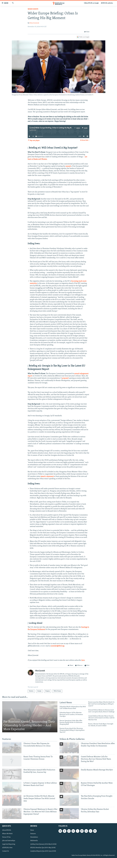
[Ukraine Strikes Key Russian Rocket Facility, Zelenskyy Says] (69, 813)
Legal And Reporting (8, 844)
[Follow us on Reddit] (64, 831)
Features (33, 834)
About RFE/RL (6, 830)
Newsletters (34, 837)
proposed (65, 378)
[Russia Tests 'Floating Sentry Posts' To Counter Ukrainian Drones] (11, 761)
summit (68, 166)
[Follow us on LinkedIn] (86, 831)
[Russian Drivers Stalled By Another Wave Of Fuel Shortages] (69, 787)
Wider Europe (33, 9)
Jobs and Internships (8, 840)
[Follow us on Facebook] (82, 831)
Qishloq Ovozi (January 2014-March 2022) (43, 844)
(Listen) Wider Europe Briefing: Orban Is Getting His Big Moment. (53, 128)
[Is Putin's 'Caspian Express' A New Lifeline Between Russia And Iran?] (11, 787)
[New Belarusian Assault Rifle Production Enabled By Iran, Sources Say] (11, 774)
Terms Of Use (6, 837)
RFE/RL (33, 130)
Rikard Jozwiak (34, 23)
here (83, 660)
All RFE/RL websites (107, 3)
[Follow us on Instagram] (69, 831)
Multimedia (34, 840)
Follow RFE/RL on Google (91, 3)
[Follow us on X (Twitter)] (77, 831)
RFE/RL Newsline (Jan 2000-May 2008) (43, 847)
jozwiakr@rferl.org (57, 646)
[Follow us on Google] (73, 831)
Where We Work (7, 834)
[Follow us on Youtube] (60, 831)
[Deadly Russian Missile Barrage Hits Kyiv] (69, 774)
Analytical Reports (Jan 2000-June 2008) (43, 851)
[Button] (86, 32)
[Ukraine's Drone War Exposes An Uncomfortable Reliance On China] (11, 747)
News (32, 830)
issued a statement (47, 476)
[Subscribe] (95, 831)
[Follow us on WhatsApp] (90, 831)
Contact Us (5, 851)
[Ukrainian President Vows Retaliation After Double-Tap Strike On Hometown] (69, 747)
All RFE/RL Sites (7, 847)
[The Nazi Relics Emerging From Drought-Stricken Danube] (69, 800)
